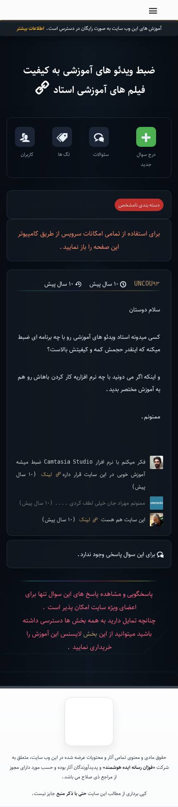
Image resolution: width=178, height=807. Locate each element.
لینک (46, 474)
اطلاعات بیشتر (30, 28)
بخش (90, 633)
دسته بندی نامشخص (139, 205)
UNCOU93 (146, 283)
